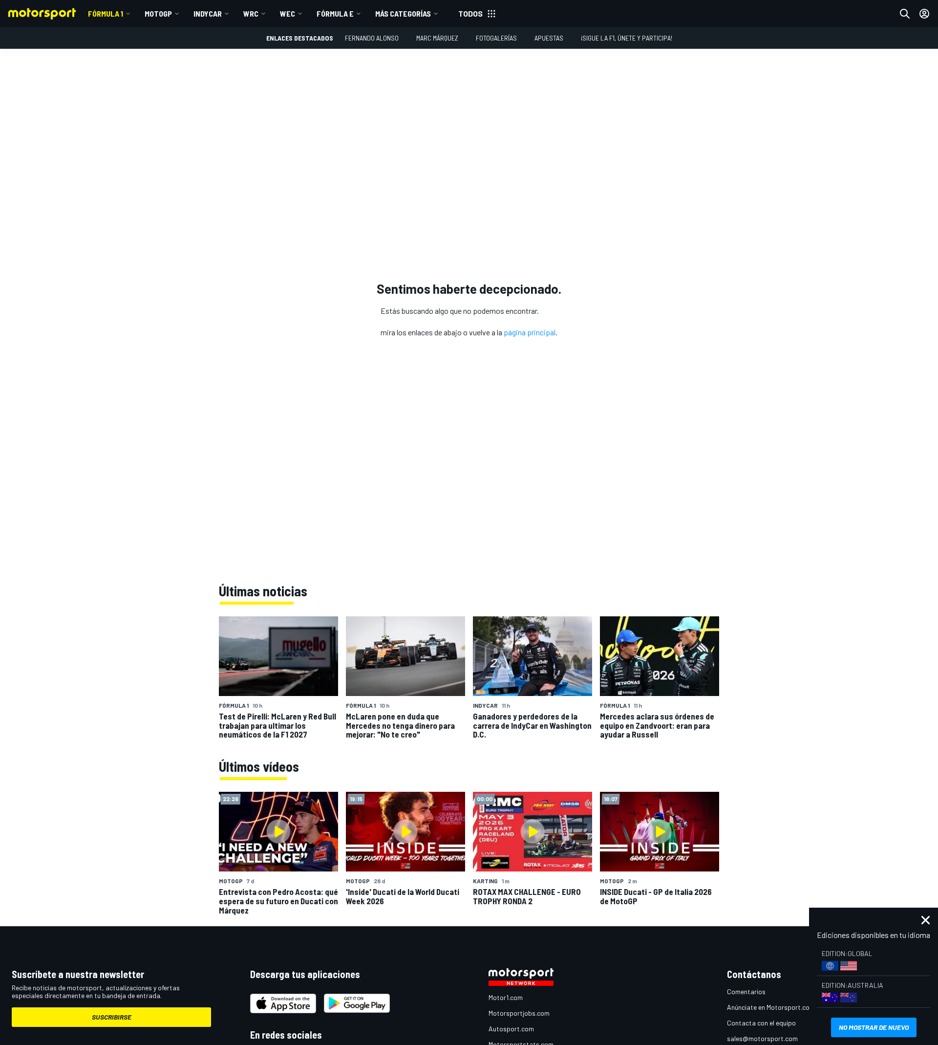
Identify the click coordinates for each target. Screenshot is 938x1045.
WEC (287, 13)
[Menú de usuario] (924, 13)
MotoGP (158, 13)
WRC (250, 13)
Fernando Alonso (372, 38)
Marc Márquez (437, 38)
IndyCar (207, 13)
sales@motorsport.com (762, 1038)
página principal (529, 332)
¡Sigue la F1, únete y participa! (626, 38)
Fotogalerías (496, 38)
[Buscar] (905, 13)
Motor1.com (506, 997)
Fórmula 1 (105, 13)
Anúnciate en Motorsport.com (771, 1007)
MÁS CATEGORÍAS (403, 13)
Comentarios (746, 991)
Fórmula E (335, 13)
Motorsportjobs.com (519, 1013)
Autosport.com (511, 1028)
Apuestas (548, 38)
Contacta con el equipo (761, 1023)
